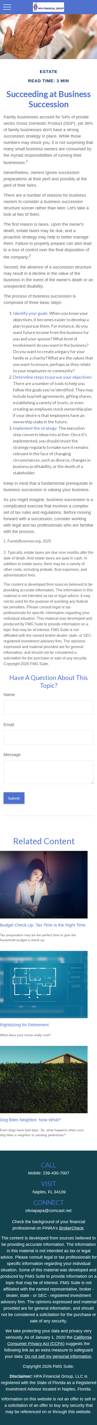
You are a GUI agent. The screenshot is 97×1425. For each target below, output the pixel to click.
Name (9, 694)
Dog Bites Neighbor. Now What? (30, 1119)
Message (12, 754)
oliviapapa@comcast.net (48, 1210)
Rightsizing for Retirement (24, 1024)
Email (9, 724)
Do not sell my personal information (58, 1356)
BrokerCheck (71, 1228)
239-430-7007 (56, 1173)
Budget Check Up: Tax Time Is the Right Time (42, 925)
